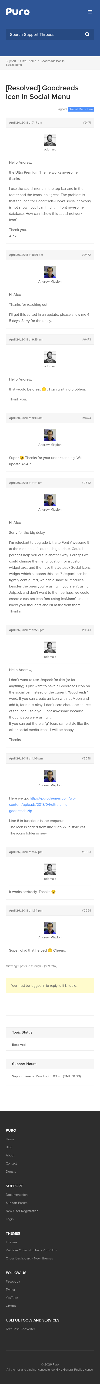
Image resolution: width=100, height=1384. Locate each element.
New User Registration (22, 1211)
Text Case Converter (20, 1329)
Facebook (13, 1282)
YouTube (12, 1298)
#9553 (86, 852)
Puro (56, 1364)
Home (10, 1139)
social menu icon (81, 109)
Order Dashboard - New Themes (29, 1258)
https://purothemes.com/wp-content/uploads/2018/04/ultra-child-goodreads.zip (42, 804)
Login (10, 1219)
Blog (9, 1147)
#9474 (86, 418)
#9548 (86, 758)
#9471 (87, 123)
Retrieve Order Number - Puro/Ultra (31, 1250)
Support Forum (16, 1203)
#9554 (86, 910)
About (10, 1155)
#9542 (86, 483)
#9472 (86, 255)
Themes (11, 1242)
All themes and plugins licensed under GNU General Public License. (50, 1370)
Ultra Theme (28, 61)
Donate (11, 1172)
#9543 (86, 630)
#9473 (86, 339)
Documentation (17, 1195)
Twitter (10, 1290)
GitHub (11, 1306)
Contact (11, 1163)
